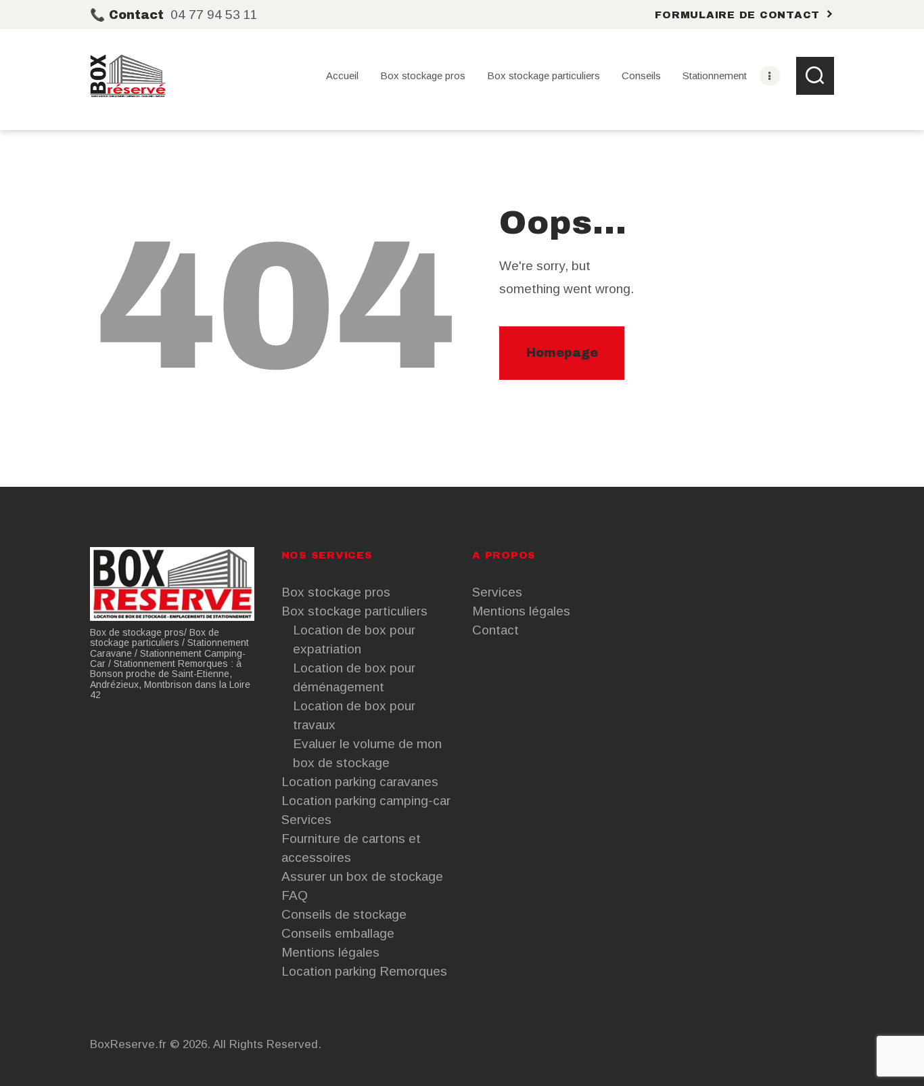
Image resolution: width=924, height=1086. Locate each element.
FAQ (294, 895)
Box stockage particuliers (354, 611)
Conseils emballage (337, 933)
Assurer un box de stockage (362, 876)
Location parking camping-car (366, 801)
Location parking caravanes (359, 782)
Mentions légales (330, 952)
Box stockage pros (335, 592)
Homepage (562, 353)
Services (306, 819)
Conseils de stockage (344, 914)
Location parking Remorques (364, 971)
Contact (495, 630)
